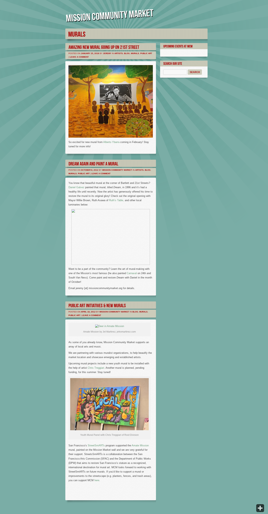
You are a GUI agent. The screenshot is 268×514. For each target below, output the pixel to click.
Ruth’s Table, (116, 200)
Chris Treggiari (96, 367)
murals (135, 53)
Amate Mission (140, 445)
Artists (118, 53)
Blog (127, 53)
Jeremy (107, 53)
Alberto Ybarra (111, 142)
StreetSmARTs (96, 445)
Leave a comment (79, 57)
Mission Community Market (117, 170)
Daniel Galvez (76, 187)
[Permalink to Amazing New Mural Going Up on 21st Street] (103, 46)
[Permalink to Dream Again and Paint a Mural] (93, 163)
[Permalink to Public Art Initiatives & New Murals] (97, 305)
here (96, 480)
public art (146, 53)
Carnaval (132, 273)
